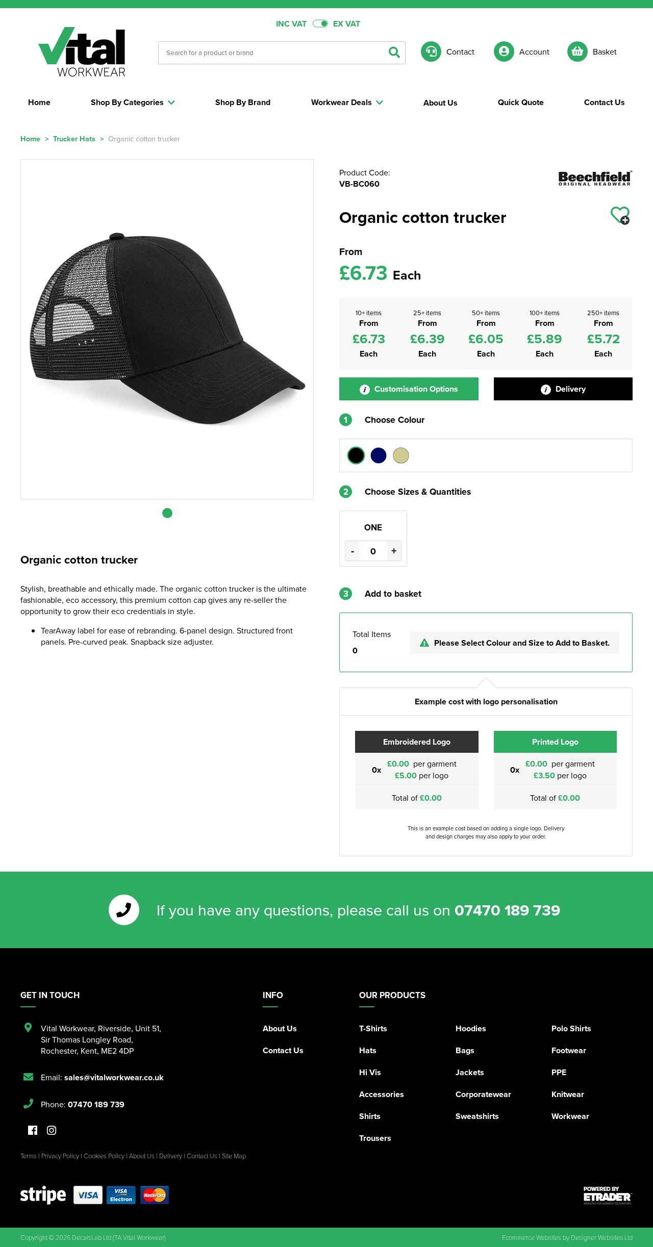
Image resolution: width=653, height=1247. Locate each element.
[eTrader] (608, 1195)
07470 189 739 (507, 910)
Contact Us (283, 1050)
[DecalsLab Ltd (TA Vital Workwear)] (81, 52)
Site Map (234, 1155)
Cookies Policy (104, 1155)
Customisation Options (415, 389)
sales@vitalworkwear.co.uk (114, 1077)
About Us (280, 1028)
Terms (28, 1155)
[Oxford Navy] (378, 455)
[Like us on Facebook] (32, 1131)
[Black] (356, 455)
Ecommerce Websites (531, 1237)
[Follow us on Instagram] (51, 1131)
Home (30, 138)
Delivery (570, 389)
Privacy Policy (60, 1155)
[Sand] (401, 455)
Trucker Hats (74, 138)
